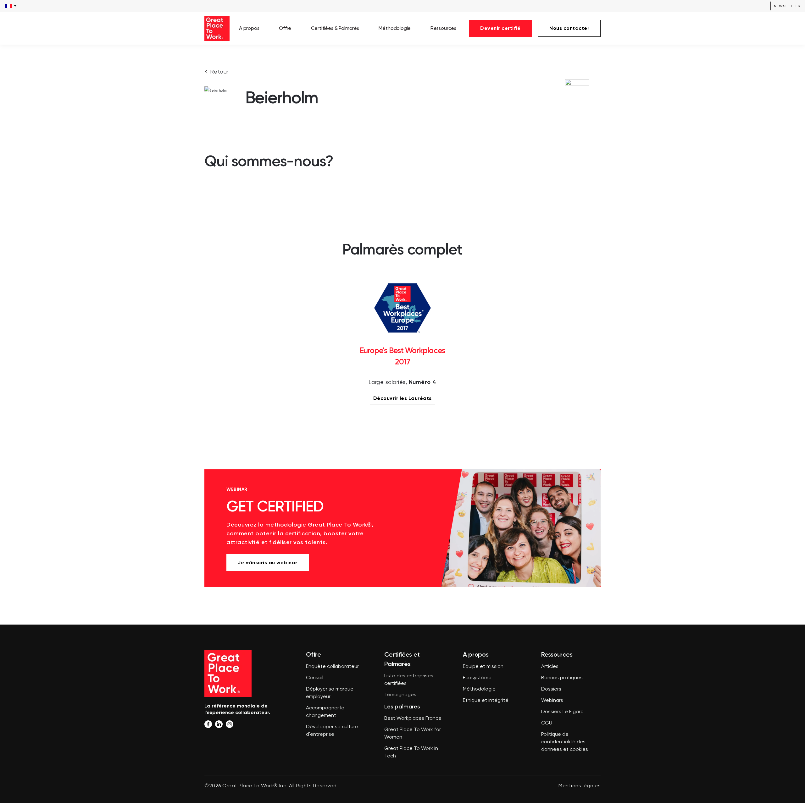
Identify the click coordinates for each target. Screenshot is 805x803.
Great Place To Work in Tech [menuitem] (411, 752)
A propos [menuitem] (249, 28)
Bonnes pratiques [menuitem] (562, 677)
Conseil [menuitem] (314, 677)
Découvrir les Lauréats (402, 398)
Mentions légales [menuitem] (579, 786)
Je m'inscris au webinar (267, 562)
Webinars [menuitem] (552, 700)
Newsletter (787, 6)
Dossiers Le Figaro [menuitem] (562, 711)
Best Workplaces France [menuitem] (412, 718)
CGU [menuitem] (546, 723)
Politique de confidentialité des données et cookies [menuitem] (564, 742)
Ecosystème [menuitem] (477, 677)
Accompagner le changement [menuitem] (325, 712)
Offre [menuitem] (285, 28)
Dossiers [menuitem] (551, 689)
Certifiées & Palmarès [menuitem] (335, 28)
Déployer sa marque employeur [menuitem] (329, 693)
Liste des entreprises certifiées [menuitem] (408, 680)
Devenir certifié (500, 28)
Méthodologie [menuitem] (395, 28)
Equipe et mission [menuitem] (483, 666)
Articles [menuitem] (549, 666)
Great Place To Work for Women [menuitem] (412, 733)
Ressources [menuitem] (443, 28)
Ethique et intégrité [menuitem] (485, 700)
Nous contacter (569, 28)
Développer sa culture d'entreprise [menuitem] (332, 730)
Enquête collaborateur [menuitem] (332, 666)
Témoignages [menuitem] (400, 694)
